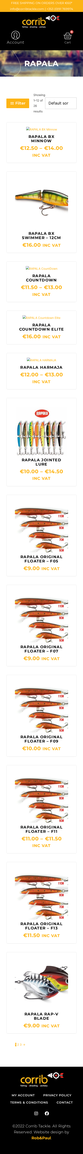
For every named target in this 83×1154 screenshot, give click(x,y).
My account (23, 1095)
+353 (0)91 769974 (60, 9)
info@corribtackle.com (27, 9)
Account (15, 42)
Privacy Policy (57, 1095)
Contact (65, 1102)
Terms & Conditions (29, 1102)
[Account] (15, 35)
